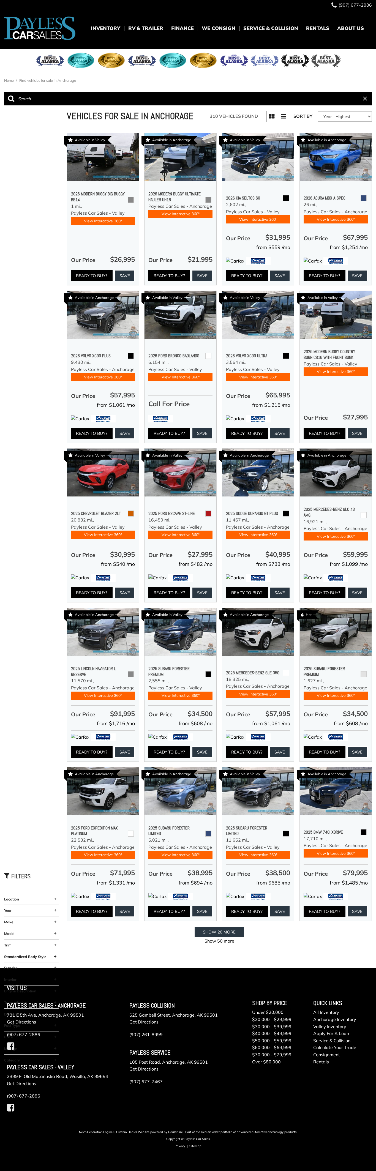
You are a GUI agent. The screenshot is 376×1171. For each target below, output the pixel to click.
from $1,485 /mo (349, 883)
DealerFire (175, 1132)
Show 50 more (219, 941)
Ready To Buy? (91, 275)
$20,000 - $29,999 (271, 1019)
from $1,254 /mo (349, 247)
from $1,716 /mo (116, 723)
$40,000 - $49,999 (271, 1033)
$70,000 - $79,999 (271, 1054)
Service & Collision (270, 28)
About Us (350, 28)
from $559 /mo (273, 247)
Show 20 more (219, 932)
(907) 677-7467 (146, 1081)
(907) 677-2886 (23, 1034)
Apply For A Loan (331, 1033)
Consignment (326, 1054)
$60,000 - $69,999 (271, 1047)
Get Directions (21, 1022)
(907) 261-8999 (146, 1034)
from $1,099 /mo (349, 564)
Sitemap (195, 1146)
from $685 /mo (273, 883)
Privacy (180, 1146)
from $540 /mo (118, 564)
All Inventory (326, 1012)
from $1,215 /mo (271, 405)
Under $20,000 (268, 1012)
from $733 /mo (273, 564)
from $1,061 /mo (116, 405)
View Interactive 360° (103, 221)
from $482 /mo (195, 564)
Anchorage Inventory (334, 1019)
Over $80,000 (266, 1061)
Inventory (105, 28)
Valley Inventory (329, 1026)
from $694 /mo (195, 883)
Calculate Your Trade (334, 1047)
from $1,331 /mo (116, 883)
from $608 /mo (195, 723)
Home (9, 80)
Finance (182, 28)
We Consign (218, 28)
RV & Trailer (145, 28)
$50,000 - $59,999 (271, 1040)
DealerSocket (210, 1132)
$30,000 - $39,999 (271, 1026)
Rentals (317, 28)
